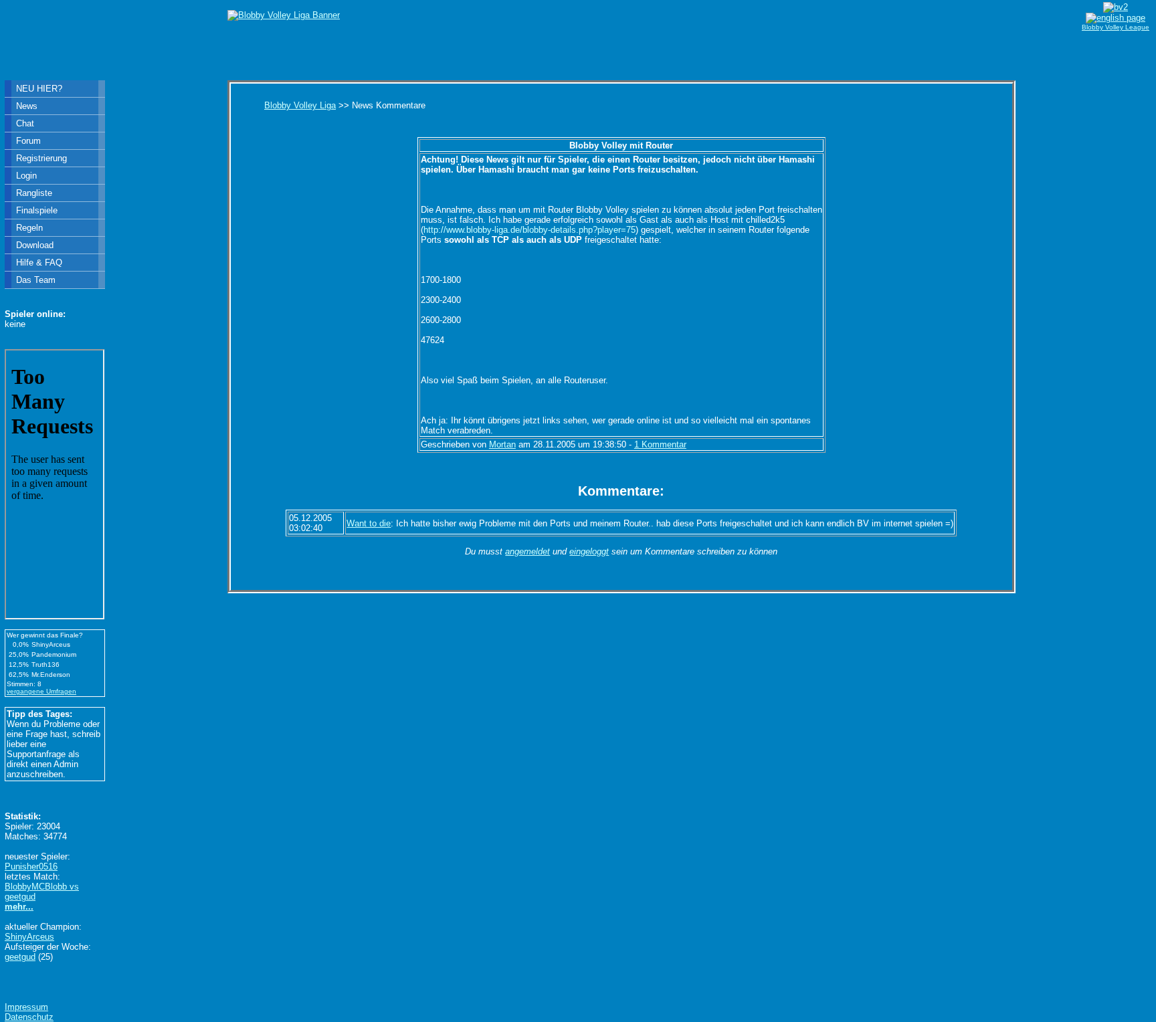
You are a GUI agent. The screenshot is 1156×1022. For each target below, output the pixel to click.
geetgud (20, 957)
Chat (25, 123)
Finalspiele (37, 210)
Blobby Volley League (1115, 27)
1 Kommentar (660, 444)
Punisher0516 (31, 866)
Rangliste (34, 193)
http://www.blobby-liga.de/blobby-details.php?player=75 (529, 230)
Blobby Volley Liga (300, 105)
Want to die (369, 523)
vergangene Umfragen (41, 691)
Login (26, 176)
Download (35, 245)
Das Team (36, 280)
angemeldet (527, 551)
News (26, 106)
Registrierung (41, 158)
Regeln (29, 228)
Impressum (26, 1007)
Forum (28, 141)
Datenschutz (29, 1017)
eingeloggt (589, 551)
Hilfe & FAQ (39, 263)
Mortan (502, 444)
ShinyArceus (29, 937)
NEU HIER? (39, 89)
